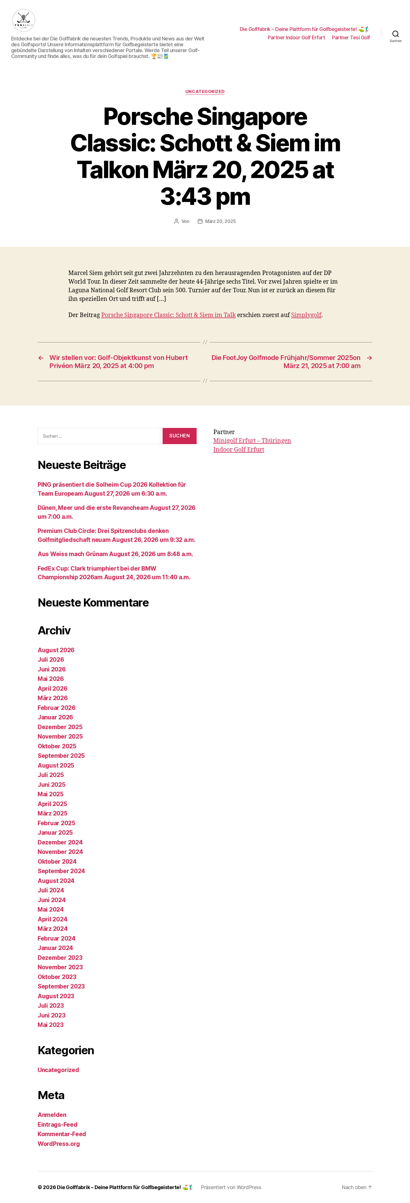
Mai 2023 (51, 1024)
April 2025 (52, 803)
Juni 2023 (52, 1015)
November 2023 (60, 967)
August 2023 (56, 996)
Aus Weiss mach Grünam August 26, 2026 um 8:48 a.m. (115, 554)
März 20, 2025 (220, 221)
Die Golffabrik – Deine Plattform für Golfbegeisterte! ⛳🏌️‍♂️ (305, 29)
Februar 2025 (56, 823)
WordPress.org (59, 1143)
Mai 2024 (51, 909)
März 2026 (53, 698)
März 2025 (52, 813)
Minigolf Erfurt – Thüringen (252, 441)
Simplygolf (306, 315)
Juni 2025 (52, 784)
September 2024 (61, 871)
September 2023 (61, 986)
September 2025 (61, 755)
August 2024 (56, 880)
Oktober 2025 (57, 746)
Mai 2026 (51, 678)
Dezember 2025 (60, 727)
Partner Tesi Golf (351, 37)
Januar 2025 (55, 832)
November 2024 (60, 851)
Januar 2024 (55, 947)
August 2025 (56, 765)
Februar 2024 (57, 938)
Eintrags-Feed (58, 1124)
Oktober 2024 (57, 861)
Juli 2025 (51, 774)
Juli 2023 (51, 1005)
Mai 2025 (51, 794)
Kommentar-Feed (62, 1134)
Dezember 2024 (60, 842)
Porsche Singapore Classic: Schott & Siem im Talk (168, 315)
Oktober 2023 (57, 976)
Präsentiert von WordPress (231, 1187)
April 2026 (52, 688)
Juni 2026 (52, 669)
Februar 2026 (57, 707)
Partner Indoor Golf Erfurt (296, 37)
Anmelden (52, 1114)
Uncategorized (205, 91)
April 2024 (52, 919)
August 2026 (56, 650)
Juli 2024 (51, 890)
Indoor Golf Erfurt (238, 450)
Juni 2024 (52, 900)
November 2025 (60, 736)
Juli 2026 (51, 659)
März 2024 (53, 928)
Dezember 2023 (60, 957)
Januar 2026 (55, 717)
